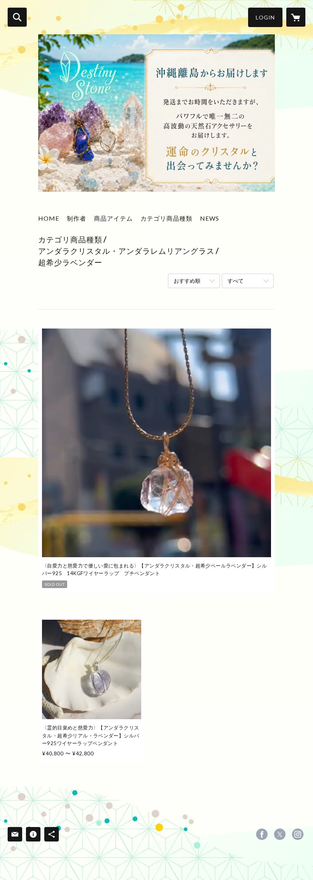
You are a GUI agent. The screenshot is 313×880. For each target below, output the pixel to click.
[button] (265, 17)
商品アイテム (113, 218)
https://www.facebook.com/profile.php (262, 834)
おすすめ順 (187, 280)
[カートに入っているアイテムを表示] (295, 17)
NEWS (209, 218)
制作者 (76, 218)
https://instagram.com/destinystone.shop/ (297, 834)
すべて (235, 280)
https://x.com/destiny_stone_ (280, 834)
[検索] (17, 17)
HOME (48, 218)
